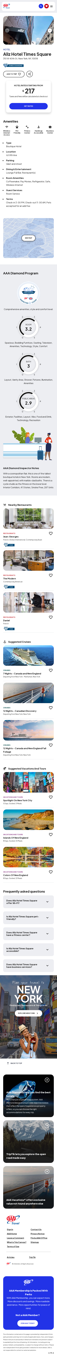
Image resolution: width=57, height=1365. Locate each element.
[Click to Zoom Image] (28, 30)
